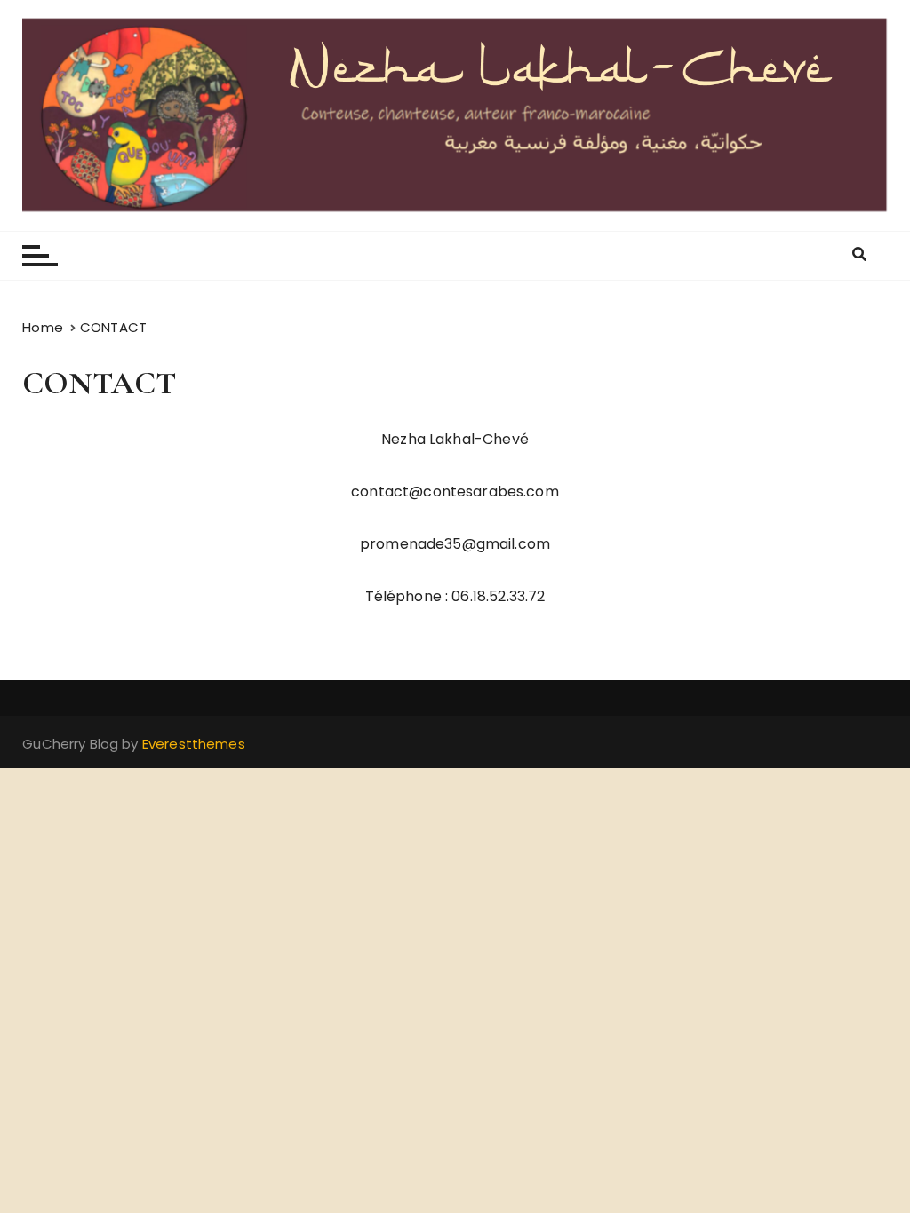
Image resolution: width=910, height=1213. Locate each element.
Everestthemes (193, 743)
